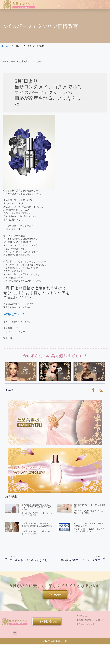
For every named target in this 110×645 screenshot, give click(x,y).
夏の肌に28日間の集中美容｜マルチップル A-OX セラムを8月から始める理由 (37, 507)
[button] (58, 4)
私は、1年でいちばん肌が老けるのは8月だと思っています (89, 524)
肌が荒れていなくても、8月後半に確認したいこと (89, 506)
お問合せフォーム (14, 314)
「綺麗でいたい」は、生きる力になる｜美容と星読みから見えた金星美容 (37, 525)
